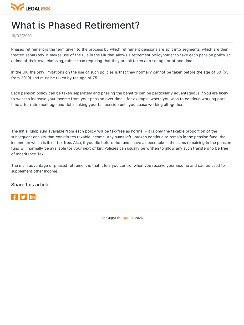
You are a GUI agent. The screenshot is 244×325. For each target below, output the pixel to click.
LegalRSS (127, 218)
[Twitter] (24, 197)
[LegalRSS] (30, 7)
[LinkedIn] (32, 197)
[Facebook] (15, 197)
